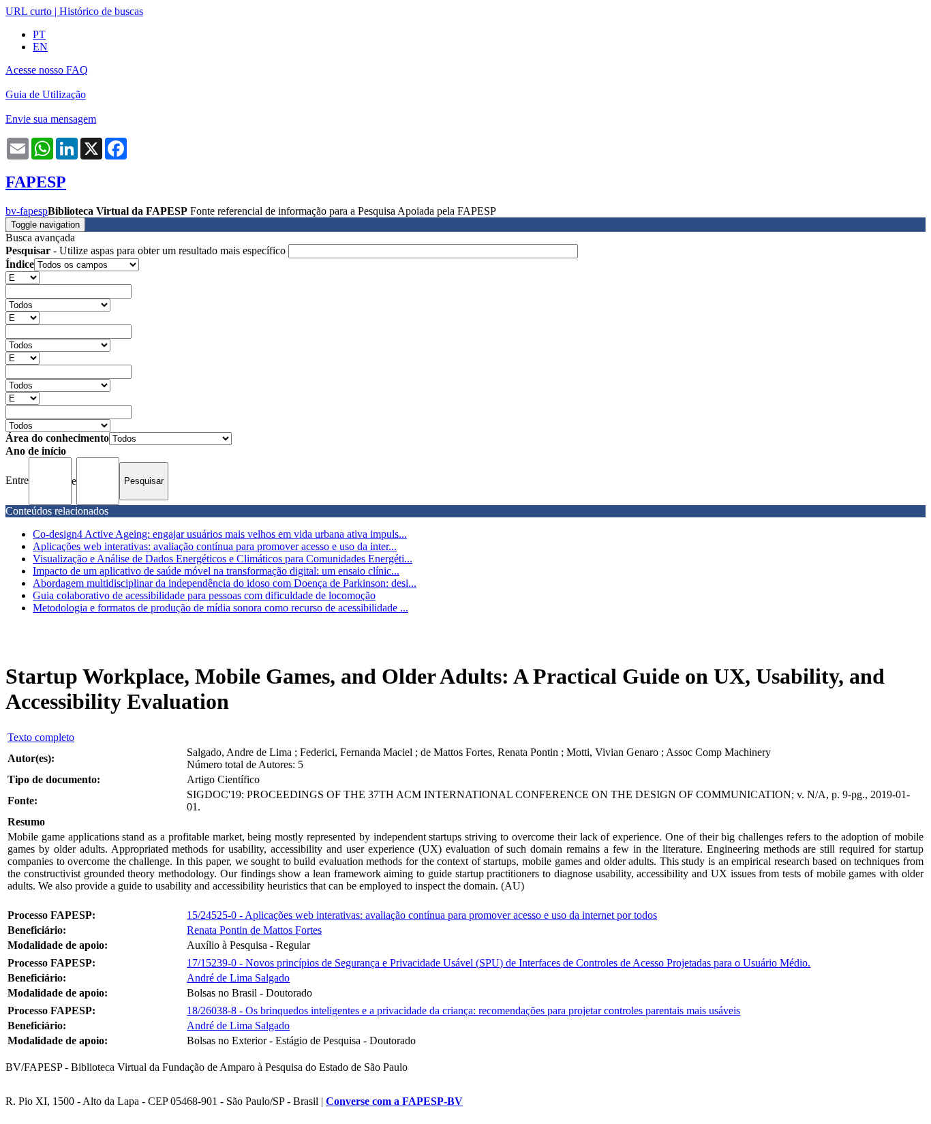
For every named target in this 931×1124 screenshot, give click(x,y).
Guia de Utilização (45, 94)
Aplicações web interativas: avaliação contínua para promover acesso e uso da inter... (215, 546)
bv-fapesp (26, 211)
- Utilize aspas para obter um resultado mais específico (146, 250)
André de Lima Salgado (238, 978)
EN (40, 46)
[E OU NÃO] (22, 277)
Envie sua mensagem (50, 119)
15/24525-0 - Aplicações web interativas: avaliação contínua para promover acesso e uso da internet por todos (422, 915)
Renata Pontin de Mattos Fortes (254, 930)
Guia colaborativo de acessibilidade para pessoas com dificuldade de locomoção (204, 595)
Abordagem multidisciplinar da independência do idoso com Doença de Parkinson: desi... (224, 583)
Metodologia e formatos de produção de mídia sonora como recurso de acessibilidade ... (220, 607)
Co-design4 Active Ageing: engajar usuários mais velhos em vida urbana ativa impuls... (220, 534)
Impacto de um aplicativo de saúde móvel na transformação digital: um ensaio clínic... (216, 571)
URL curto (28, 11)
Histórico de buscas (101, 11)
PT (39, 34)
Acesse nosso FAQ (46, 70)
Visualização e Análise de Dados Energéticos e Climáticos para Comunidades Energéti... (222, 558)
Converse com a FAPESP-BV (394, 1101)
